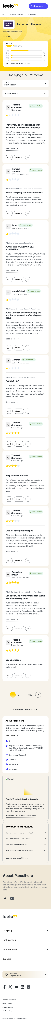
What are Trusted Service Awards (21, 815)
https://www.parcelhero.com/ (12, 31)
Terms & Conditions (9, 1000)
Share (17, 157)
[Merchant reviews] (8, 24)
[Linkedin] (22, 987)
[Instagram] (28, 987)
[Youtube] (16, 987)
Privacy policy (7, 1003)
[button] (25, 83)
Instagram (13, 769)
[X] (10, 987)
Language (13, 973)
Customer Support (17, 755)
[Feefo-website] (10, 6)
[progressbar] (19, 50)
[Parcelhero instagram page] (12, 899)
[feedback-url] (13, 115)
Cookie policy (7, 1011)
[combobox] (25, 83)
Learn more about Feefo (17, 858)
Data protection (7, 1007)
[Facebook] (4, 987)
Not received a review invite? (25, 709)
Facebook (13, 764)
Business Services (16, 14)
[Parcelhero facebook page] (4, 899)
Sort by (6, 82)
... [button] (24, 694)
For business (37, 6)
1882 (30, 695)
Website (12, 760)
